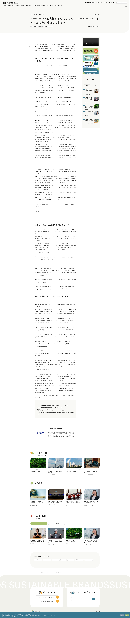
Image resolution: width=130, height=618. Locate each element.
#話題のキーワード (47, 559)
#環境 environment (48, 26)
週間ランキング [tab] (39, 523)
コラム (33, 5)
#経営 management (79, 559)
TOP (31, 572)
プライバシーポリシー (8, 616)
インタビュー (17, 5)
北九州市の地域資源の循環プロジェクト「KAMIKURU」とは (49, 407)
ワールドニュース (11, 5)
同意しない (122, 615)
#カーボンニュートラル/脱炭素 (37, 26)
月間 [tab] (95, 85)
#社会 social (63, 559)
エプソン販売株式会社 (40, 14)
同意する (127, 615)
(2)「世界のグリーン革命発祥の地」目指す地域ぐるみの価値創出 (51, 411)
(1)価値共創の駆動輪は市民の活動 (44, 409)
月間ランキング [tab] (56, 523)
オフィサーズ (28, 5)
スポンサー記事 (43, 5)
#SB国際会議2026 (38, 559)
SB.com (92, 2)
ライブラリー (37, 5)
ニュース (5, 5)
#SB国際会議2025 (56, 559)
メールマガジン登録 (99, 2)
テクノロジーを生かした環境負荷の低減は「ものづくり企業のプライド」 (52, 405)
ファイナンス (22, 5)
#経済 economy (71, 559)
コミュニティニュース (51, 5)
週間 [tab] (87, 85)
